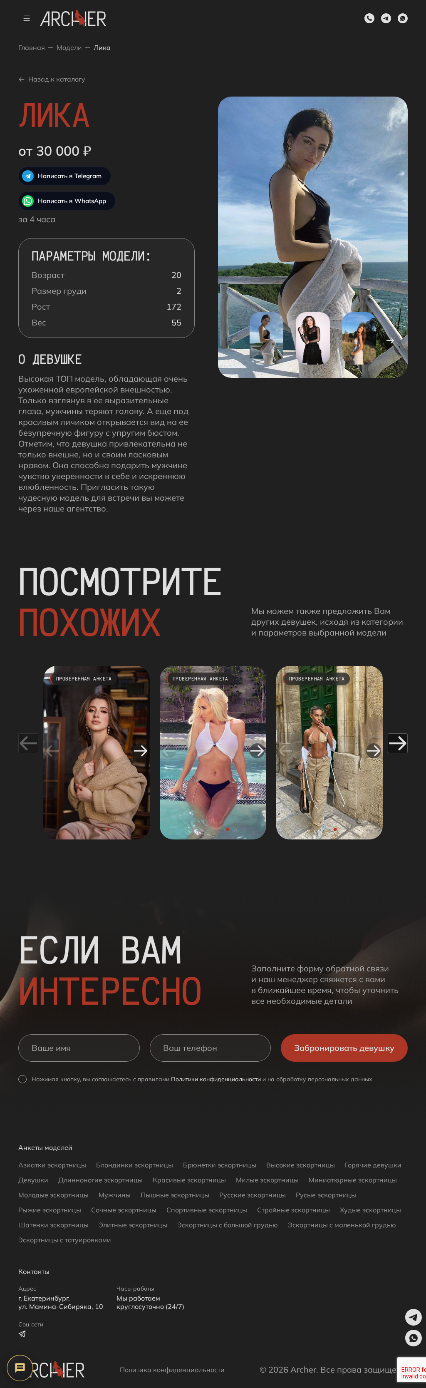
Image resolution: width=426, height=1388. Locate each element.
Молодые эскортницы (53, 1195)
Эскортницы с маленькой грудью (342, 1225)
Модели (69, 47)
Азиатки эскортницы (52, 1165)
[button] (386, 18)
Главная (31, 47)
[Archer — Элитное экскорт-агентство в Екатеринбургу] (51, 1369)
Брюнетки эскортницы (219, 1165)
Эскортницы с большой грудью (227, 1225)
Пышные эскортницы (175, 1195)
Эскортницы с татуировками (64, 1240)
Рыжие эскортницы (49, 1210)
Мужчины (115, 1195)
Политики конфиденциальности (216, 1079)
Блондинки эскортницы (134, 1165)
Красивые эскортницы (189, 1180)
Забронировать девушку (344, 1048)
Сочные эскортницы (123, 1210)
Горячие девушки (373, 1165)
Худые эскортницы (370, 1210)
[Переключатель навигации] (26, 18)
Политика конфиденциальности (172, 1370)
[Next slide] (140, 750)
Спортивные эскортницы (206, 1210)
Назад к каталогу (56, 79)
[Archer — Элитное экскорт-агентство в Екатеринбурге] (73, 18)
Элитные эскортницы (133, 1225)
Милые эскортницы (267, 1180)
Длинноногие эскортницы (100, 1180)
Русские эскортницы (252, 1195)
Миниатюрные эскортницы (353, 1180)
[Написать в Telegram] (22, 1334)
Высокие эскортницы (300, 1165)
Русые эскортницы (326, 1195)
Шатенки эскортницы (53, 1225)
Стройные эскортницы (293, 1210)
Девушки (33, 1180)
